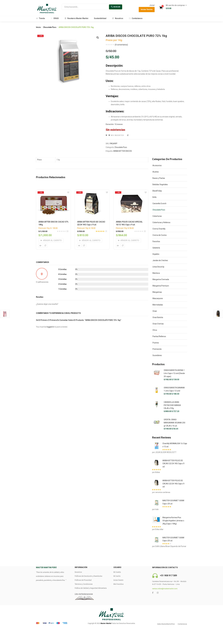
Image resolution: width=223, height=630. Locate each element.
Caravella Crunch (159, 203)
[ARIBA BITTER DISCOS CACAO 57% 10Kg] (53, 192)
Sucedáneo (157, 355)
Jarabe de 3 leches (160, 260)
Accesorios (157, 165)
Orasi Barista (158, 317)
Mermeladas (158, 305)
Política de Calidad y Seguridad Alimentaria (91, 588)
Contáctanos (137, 18)
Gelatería (156, 248)
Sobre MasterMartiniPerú (166, 624)
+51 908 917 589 (168, 575)
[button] (175, 7)
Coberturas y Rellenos (161, 222)
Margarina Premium (161, 286)
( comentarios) (121, 45)
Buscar (116, 7)
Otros (155, 330)
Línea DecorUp (158, 267)
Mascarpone (158, 298)
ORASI (56, 18)
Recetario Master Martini (77, 18)
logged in (50, 327)
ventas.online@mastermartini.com (164, 589)
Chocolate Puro (49, 27)
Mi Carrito (117, 576)
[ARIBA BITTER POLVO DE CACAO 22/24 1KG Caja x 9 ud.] (92, 192)
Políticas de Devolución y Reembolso (88, 576)
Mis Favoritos (118, 584)
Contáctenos (182, 624)
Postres (156, 343)
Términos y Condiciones (84, 584)
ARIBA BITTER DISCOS (122, 151)
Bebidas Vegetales (160, 184)
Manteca (156, 273)
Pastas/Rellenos (159, 336)
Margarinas (157, 292)
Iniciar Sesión (147, 9)
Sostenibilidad (100, 18)
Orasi (155, 311)
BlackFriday (157, 191)
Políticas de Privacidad (83, 580)
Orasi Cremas (158, 324)
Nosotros (119, 18)
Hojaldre (156, 254)
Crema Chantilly (159, 229)
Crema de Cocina (159, 235)
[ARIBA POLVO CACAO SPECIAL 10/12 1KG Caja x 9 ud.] (131, 192)
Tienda (42, 18)
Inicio (38, 27)
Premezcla (157, 349)
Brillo (155, 197)
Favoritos (156, 241)
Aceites (156, 172)
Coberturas (157, 216)
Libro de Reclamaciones (84, 594)
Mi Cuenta (117, 572)
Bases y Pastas (159, 178)
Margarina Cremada (161, 279)
